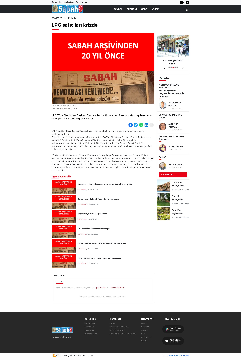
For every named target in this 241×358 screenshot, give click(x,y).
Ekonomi (132, 9)
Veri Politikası (81, 2)
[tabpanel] (173, 53)
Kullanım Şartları (66, 2)
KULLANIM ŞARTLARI (119, 327)
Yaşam (155, 9)
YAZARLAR (89, 330)
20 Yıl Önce (73, 18)
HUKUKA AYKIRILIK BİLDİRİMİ (122, 334)
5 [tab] (177, 67)
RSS (57, 355)
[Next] (182, 67)
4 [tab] (175, 67)
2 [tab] (171, 67)
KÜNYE (113, 323)
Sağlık (143, 341)
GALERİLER (89, 327)
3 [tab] (173, 67)
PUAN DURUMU (91, 334)
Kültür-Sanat (146, 337)
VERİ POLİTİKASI (117, 330)
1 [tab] (169, 67)
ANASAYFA (57, 18)
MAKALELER (90, 323)
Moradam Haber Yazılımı (179, 355)
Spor (144, 9)
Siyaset (144, 330)
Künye (54, 2)
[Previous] (163, 67)
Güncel (117, 9)
